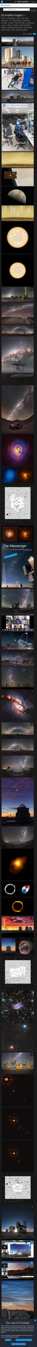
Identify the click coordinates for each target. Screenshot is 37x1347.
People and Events (25, 25)
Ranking (30, 34)
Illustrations (30, 23)
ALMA (18, 18)
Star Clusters (5, 30)
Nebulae (9, 25)
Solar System (28, 27)
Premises (3, 27)
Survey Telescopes (21, 30)
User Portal (25, 1)
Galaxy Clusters (20, 23)
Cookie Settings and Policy (18, 1344)
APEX (22, 18)
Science (19, 1)
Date (34, 34)
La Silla (3, 25)
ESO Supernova (17, 20)
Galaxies (10, 23)
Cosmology (4, 20)
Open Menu (6, 5)
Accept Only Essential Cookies (24, 1340)
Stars (12, 30)
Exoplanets (26, 20)
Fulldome (4, 23)
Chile (26, 18)
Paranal (16, 25)
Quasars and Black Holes (15, 27)
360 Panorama (11, 18)
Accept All (8, 1340)
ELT (10, 20)
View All (3, 18)
